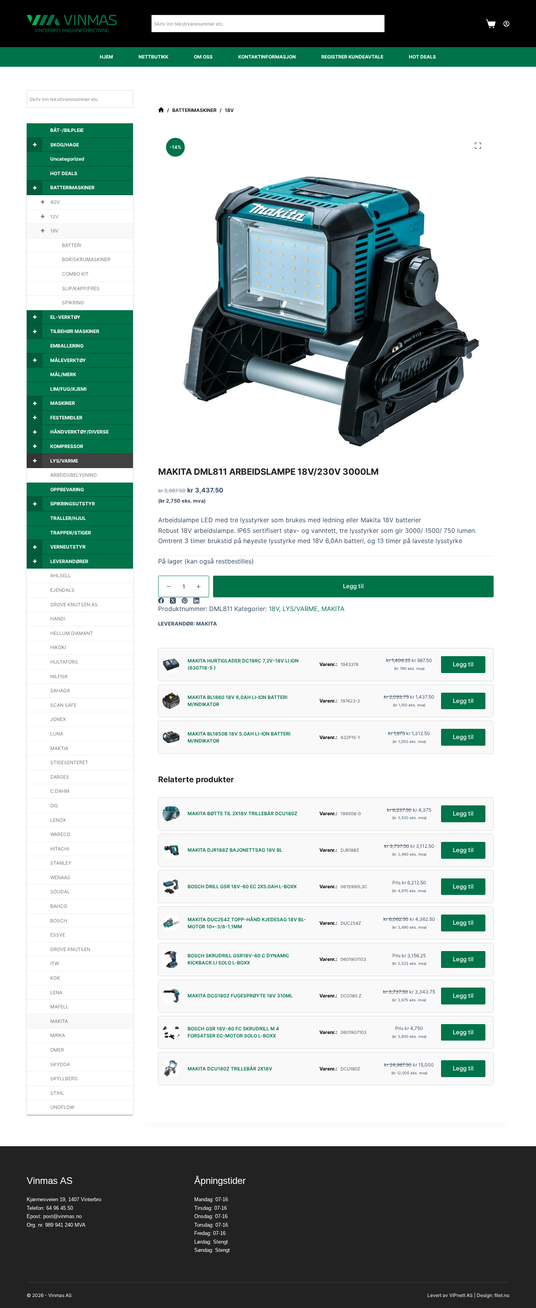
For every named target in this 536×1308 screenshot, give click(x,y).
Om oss (203, 57)
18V (274, 609)
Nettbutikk (153, 57)
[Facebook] (161, 601)
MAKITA (333, 609)
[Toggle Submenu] (34, 145)
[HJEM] (161, 110)
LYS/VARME (300, 609)
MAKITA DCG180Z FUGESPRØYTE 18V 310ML (240, 996)
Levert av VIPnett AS (450, 1295)
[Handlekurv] (491, 24)
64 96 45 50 (59, 1208)
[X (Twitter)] (173, 601)
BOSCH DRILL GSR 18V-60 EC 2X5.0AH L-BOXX (242, 886)
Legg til (353, 586)
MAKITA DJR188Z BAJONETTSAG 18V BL (235, 850)
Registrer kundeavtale (352, 57)
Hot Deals (422, 57)
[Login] (506, 24)
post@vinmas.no (62, 1216)
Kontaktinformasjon (267, 57)
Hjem (106, 57)
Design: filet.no (493, 1295)
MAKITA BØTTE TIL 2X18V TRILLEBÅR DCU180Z (242, 813)
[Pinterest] (185, 601)
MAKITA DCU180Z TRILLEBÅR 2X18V (230, 1069)
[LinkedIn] (196, 601)
